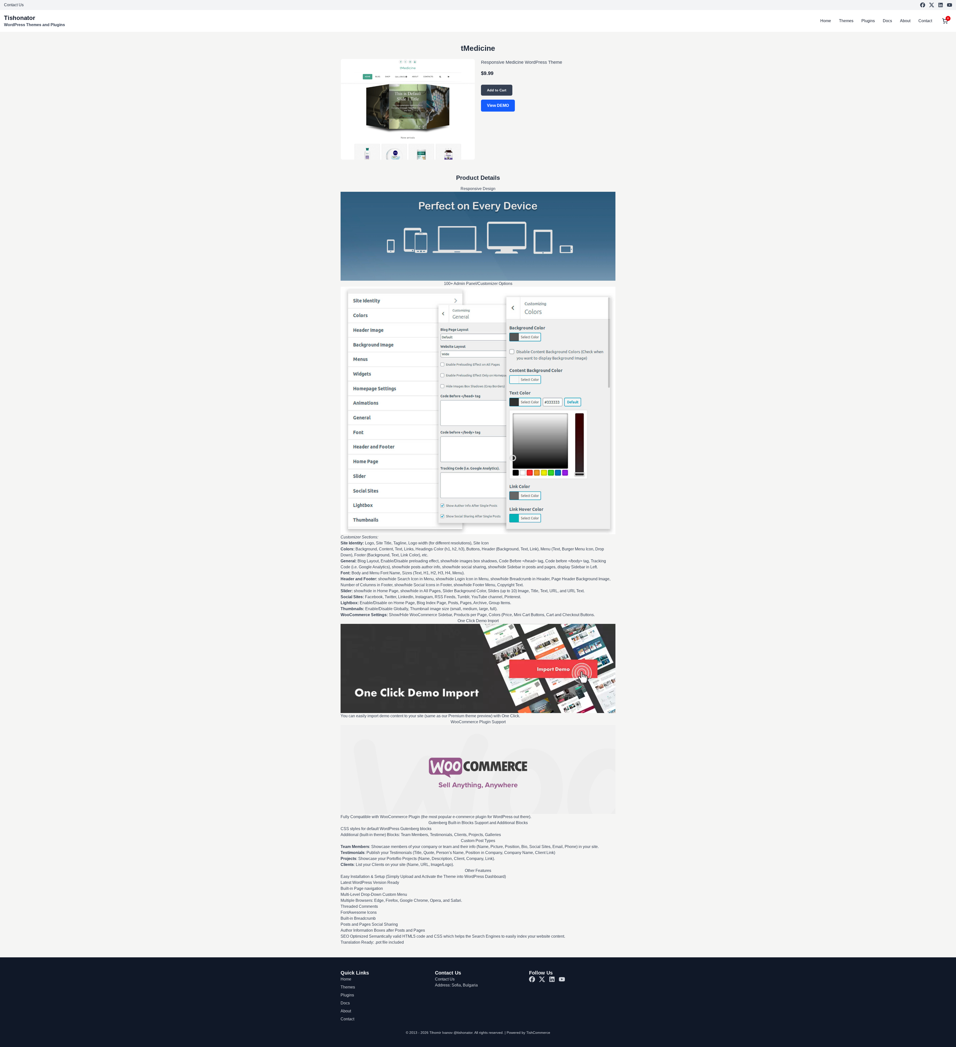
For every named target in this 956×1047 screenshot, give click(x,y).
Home (825, 21)
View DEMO (498, 105)
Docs (887, 21)
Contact (925, 21)
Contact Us (14, 5)
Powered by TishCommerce (528, 1033)
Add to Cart (496, 90)
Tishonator (19, 17)
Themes (846, 21)
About (905, 21)
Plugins (868, 21)
